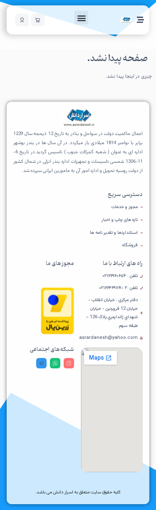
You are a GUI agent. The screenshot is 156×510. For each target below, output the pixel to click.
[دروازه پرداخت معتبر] (57, 333)
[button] (81, 18)
